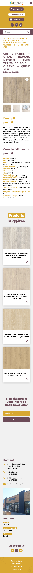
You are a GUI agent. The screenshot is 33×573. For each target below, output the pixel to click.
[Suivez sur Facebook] (12, 25)
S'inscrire (16, 420)
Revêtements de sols (20, 39)
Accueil (6, 39)
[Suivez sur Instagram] (16, 25)
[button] (27, 79)
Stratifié (7, 41)
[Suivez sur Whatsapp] (21, 25)
